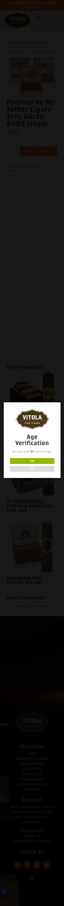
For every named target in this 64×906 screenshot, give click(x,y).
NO (32, 468)
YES (32, 461)
